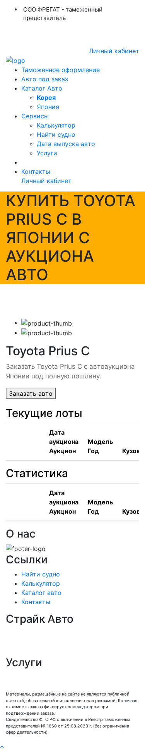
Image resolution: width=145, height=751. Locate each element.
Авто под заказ (44, 79)
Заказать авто (31, 393)
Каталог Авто (41, 88)
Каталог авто (41, 592)
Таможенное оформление (60, 70)
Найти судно (56, 134)
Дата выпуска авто (66, 144)
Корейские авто (30, 651)
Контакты (35, 171)
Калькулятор (56, 125)
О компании (24, 633)
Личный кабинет (114, 51)
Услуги (47, 153)
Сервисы (35, 116)
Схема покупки (29, 642)
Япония (48, 107)
